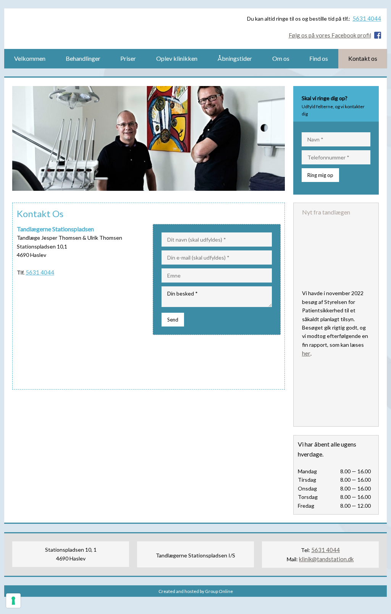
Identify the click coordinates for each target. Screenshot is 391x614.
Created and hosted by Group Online (195, 591)
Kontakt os (362, 58)
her (306, 353)
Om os (280, 58)
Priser (128, 58)
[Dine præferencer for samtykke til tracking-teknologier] (13, 600)
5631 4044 (366, 18)
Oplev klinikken (176, 58)
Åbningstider (235, 58)
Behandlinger (83, 58)
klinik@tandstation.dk (326, 559)
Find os (318, 58)
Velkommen (29, 58)
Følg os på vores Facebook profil (330, 35)
